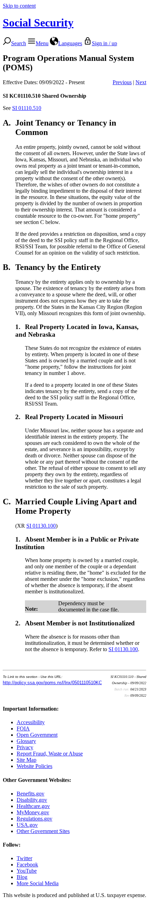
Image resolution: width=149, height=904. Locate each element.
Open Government (37, 735)
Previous (122, 82)
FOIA (23, 728)
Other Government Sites (43, 831)
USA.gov (27, 825)
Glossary (26, 741)
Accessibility (31, 722)
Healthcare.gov (33, 806)
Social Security (38, 22)
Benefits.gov (30, 794)
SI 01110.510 (26, 108)
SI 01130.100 (41, 526)
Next (140, 82)
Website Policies (34, 766)
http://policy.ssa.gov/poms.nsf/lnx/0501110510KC (52, 682)
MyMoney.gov (33, 812)
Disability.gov (32, 800)
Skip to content (19, 6)
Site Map (26, 760)
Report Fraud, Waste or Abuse (50, 754)
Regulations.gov (34, 819)
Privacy (25, 747)
